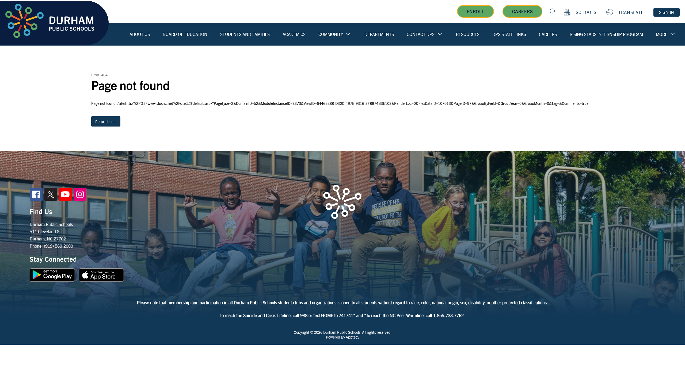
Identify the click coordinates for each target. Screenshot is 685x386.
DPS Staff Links (509, 34)
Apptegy (352, 337)
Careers (522, 11)
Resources (468, 34)
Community (330, 34)
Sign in (666, 12)
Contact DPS (421, 34)
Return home (105, 121)
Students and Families (245, 34)
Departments (379, 34)
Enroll (475, 11)
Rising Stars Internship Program (606, 34)
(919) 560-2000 (58, 246)
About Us (140, 34)
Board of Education (185, 34)
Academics (294, 34)
